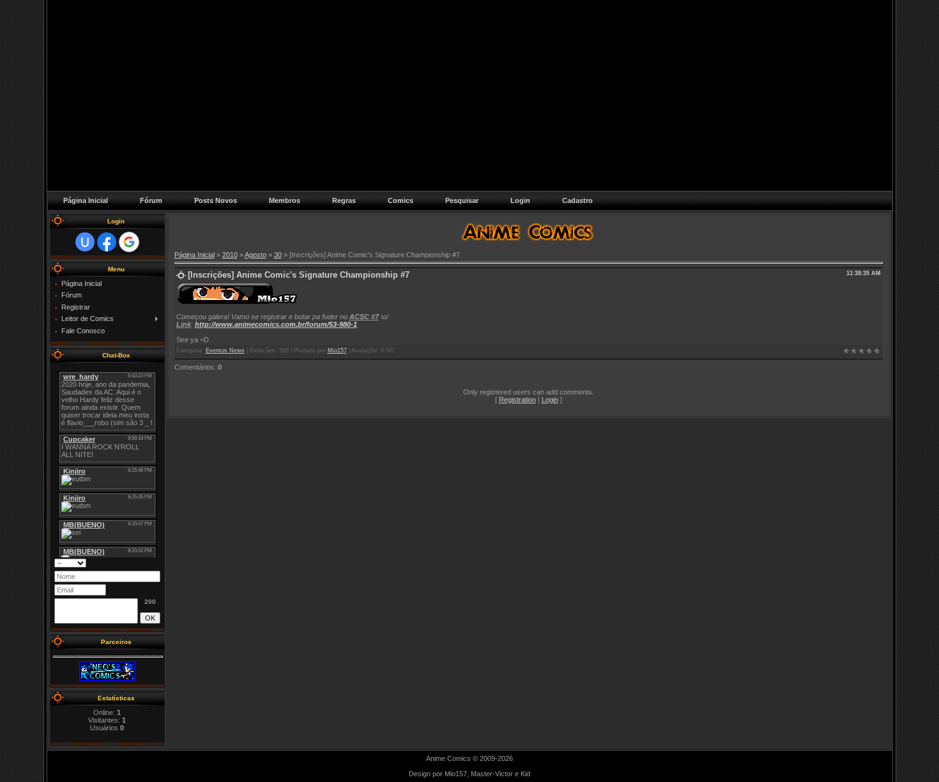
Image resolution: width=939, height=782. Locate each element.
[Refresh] (144, 562)
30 (278, 255)
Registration (517, 399)
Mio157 (337, 350)
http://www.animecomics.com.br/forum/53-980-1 (276, 324)
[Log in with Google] (129, 242)
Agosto (255, 255)
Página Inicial (194, 255)
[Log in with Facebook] (106, 242)
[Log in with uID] (85, 242)
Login (550, 399)
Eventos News (225, 350)
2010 (230, 255)
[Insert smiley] (156, 562)
